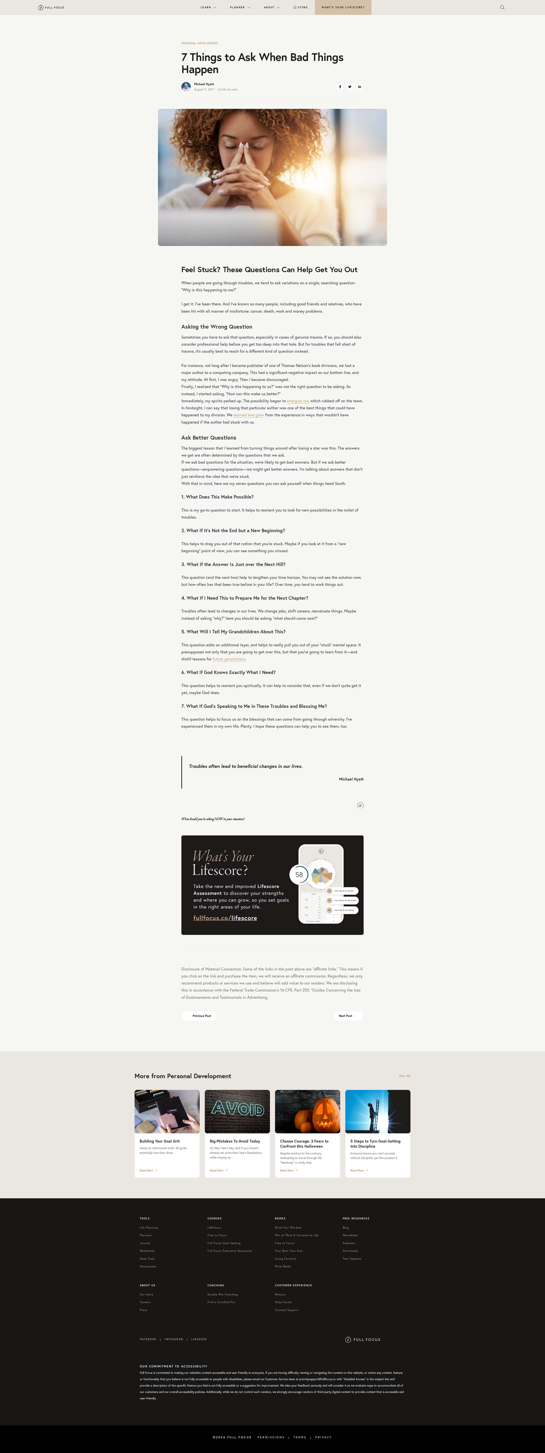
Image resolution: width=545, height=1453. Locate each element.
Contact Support (286, 1310)
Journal (145, 1243)
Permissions (271, 1437)
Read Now (146, 1170)
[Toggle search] (502, 7)
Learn (206, 7)
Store (303, 7)
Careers (145, 1302)
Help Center (283, 1302)
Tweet (360, 805)
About (269, 7)
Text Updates (352, 1258)
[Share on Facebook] (340, 87)
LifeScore (343, 7)
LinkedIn (199, 1339)
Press (143, 1310)
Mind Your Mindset (288, 1227)
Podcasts (349, 1243)
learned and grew (249, 414)
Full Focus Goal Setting (224, 1243)
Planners (146, 1235)
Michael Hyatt (204, 84)
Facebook (148, 1339)
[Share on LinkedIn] (360, 87)
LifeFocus (214, 1227)
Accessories (148, 1266)
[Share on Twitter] (350, 87)
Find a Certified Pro (221, 1302)
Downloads (350, 1251)
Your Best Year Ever (289, 1251)
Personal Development (199, 43)
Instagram (174, 1339)
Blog (346, 1227)
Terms (300, 1437)
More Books (283, 1266)
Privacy (323, 1437)
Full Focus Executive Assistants (230, 1251)
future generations (229, 658)
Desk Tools (147, 1258)
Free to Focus (217, 1235)
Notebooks (147, 1251)
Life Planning (149, 1227)
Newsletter (350, 1235)
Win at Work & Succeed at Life (296, 1235)
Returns (280, 1294)
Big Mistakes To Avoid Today (235, 1141)
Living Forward (285, 1258)
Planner (237, 7)
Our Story (146, 1294)
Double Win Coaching (223, 1294)
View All (404, 1076)
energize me (297, 400)
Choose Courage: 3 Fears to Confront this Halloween (304, 1143)
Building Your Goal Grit (160, 1141)
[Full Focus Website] (362, 1339)
